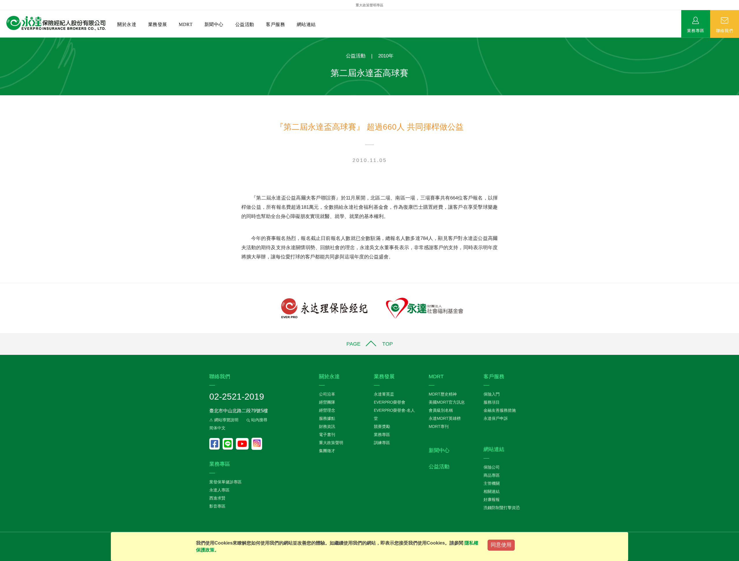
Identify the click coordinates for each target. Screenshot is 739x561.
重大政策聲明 (331, 442)
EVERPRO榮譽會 (389, 402)
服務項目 (492, 402)
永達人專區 (219, 490)
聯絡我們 (724, 30)
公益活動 (244, 24)
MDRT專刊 (439, 426)
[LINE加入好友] (229, 444)
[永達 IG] (256, 444)
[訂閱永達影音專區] (243, 444)
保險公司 (492, 467)
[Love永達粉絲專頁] (216, 444)
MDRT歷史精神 (443, 394)
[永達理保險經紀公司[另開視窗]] (324, 307)
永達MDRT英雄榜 (445, 418)
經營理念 (327, 410)
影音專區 (217, 506)
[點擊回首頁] (54, 23)
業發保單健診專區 (225, 482)
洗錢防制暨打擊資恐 (502, 507)
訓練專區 (382, 442)
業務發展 (157, 24)
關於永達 (126, 24)
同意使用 (501, 545)
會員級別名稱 (441, 410)
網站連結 (306, 24)
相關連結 (492, 491)
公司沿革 (327, 394)
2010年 (385, 56)
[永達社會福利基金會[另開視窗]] (424, 307)
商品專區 (492, 475)
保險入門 (492, 394)
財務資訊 (327, 426)
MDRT (186, 24)
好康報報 (492, 499)
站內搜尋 (258, 420)
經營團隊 (327, 402)
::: (1, 40)
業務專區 (695, 30)
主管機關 (492, 483)
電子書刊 (327, 434)
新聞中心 (213, 24)
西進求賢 (217, 498)
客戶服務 (275, 24)
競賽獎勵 (382, 426)
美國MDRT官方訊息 (447, 402)
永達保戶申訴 (496, 418)
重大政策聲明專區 (369, 5)
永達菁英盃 (384, 394)
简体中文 (217, 428)
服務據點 (327, 418)
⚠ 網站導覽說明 (223, 420)
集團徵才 (327, 450)
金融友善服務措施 (500, 410)
